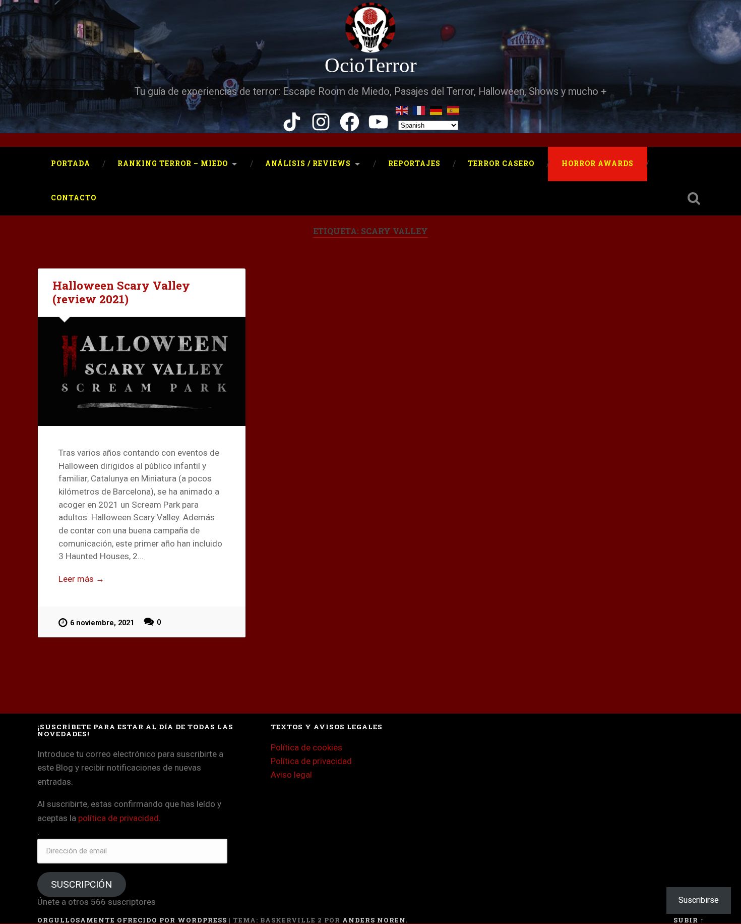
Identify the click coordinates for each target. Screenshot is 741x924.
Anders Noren (374, 920)
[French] (419, 108)
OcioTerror (371, 65)
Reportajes (414, 163)
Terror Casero (501, 163)
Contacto (73, 197)
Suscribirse (698, 900)
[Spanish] (453, 108)
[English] (402, 108)
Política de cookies (306, 747)
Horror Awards (598, 163)
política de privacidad (118, 818)
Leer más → (81, 579)
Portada (70, 163)
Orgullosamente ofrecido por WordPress (132, 920)
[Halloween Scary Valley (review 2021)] (141, 371)
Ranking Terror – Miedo (172, 163)
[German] (436, 108)
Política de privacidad (311, 761)
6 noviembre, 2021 (102, 623)
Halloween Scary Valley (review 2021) (121, 292)
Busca (694, 198)
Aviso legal (291, 775)
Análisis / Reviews (308, 163)
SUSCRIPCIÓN (81, 884)
